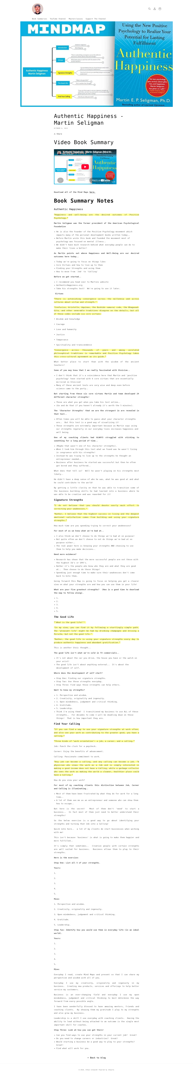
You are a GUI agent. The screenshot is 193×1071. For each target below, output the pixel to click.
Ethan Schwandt (92, 1069)
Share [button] (59, 134)
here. (92, 192)
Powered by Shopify (106, 1069)
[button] (149, 8)
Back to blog (98, 1057)
